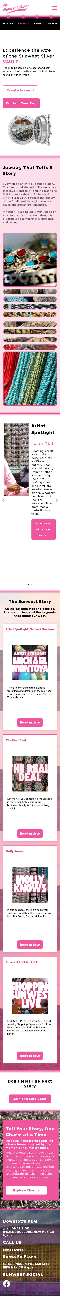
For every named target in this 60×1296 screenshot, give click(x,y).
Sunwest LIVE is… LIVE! (22, 962)
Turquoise (51, 24)
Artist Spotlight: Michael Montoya (30, 629)
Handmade (23, 24)
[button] (50, 8)
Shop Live (8, 24)
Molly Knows (15, 851)
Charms (37, 24)
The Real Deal (16, 740)
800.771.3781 (13, 1249)
